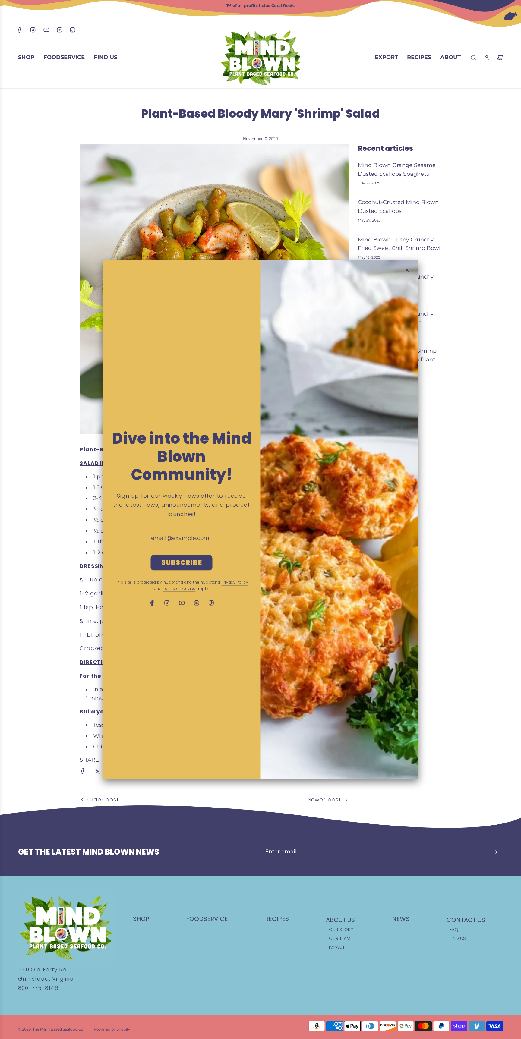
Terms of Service (179, 588)
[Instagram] (32, 31)
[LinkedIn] (59, 31)
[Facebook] (19, 31)
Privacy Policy (234, 582)
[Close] (407, 270)
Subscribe (181, 562)
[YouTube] (46, 31)
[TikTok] (72, 31)
